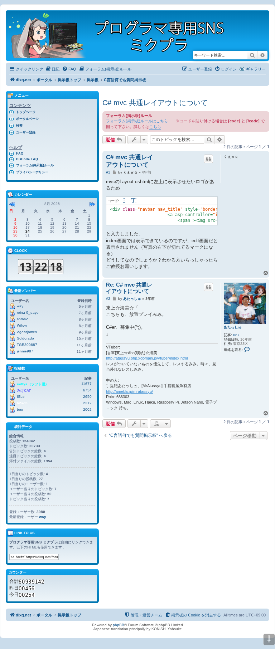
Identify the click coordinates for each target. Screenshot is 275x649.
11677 (86, 384)
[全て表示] (134, 201)
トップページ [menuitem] (25, 112)
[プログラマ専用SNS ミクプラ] (123, 35)
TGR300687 (27, 345)
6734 (87, 390)
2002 (87, 409)
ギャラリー (256, 69)
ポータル (44, 80)
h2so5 (22, 403)
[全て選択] (124, 201)
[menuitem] (52, 69)
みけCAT (24, 390)
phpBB (118, 625)
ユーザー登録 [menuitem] (25, 132)
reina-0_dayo (28, 312)
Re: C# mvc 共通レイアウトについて (129, 288)
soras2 (22, 319)
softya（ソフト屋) (32, 384)
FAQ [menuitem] (19, 153)
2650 (87, 397)
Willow (22, 325)
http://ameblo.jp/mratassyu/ (129, 391)
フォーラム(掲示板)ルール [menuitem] (35, 165)
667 (236, 335)
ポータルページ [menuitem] (27, 119)
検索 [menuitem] (19, 125)
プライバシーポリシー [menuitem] (32, 172)
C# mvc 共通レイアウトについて (155, 103)
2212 (87, 403)
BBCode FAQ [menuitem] (27, 159)
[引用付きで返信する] (208, 159)
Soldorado (25, 338)
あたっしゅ (233, 327)
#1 (108, 172)
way (20, 306)
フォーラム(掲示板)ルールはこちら (137, 121)
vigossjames (27, 332)
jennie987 (25, 351)
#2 (108, 299)
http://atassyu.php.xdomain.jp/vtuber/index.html (147, 358)
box (20, 409)
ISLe (21, 397)
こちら (155, 127)
